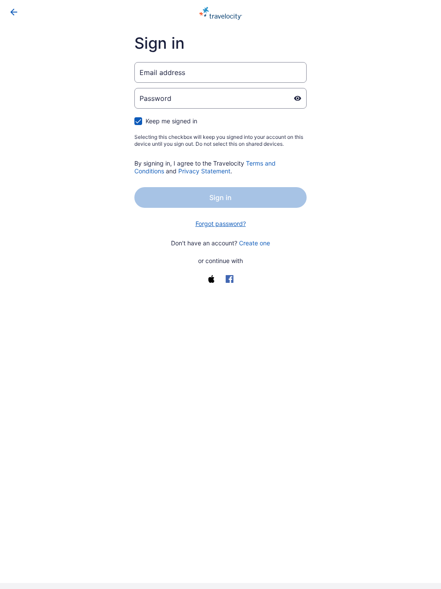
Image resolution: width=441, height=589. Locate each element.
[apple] (211, 279)
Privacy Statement (204, 171)
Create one (254, 243)
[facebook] (229, 279)
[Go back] (13, 12)
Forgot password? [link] (221, 223)
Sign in (220, 197)
